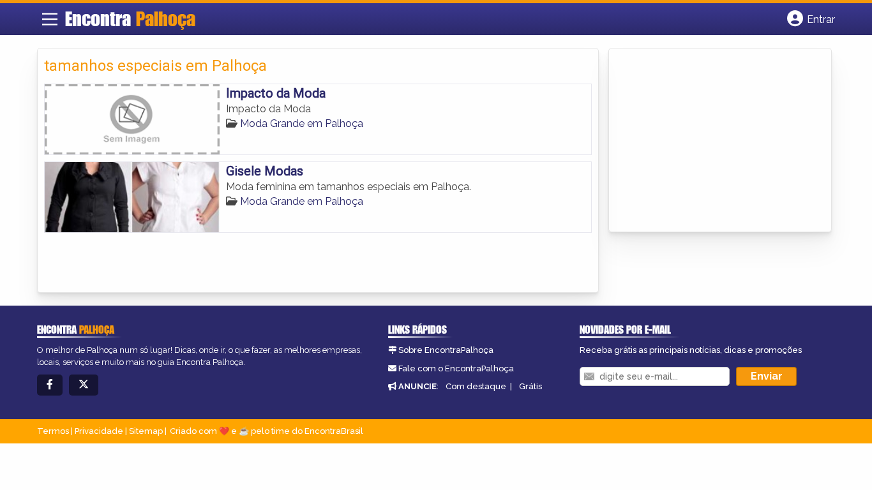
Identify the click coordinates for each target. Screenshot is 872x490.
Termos (53, 431)
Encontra (130, 18)
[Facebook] (50, 385)
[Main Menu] (50, 19)
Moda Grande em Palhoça (301, 123)
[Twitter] (83, 385)
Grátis (530, 386)
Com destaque (476, 386)
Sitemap (146, 431)
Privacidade (99, 431)
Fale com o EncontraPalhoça (456, 368)
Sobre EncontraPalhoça (445, 350)
